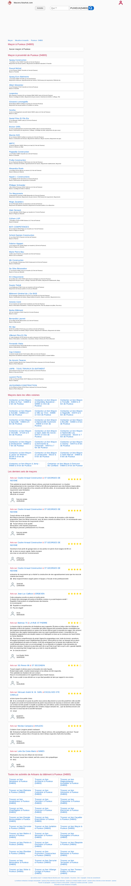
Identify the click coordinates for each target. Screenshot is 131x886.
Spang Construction (17, 60)
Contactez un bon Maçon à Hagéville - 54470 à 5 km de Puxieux (71, 413)
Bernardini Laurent (17, 318)
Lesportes (13, 93)
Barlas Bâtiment (16, 310)
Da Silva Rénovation (18, 268)
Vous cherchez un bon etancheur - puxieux (58, 880)
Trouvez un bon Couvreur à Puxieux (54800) (43, 810)
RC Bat (12, 327)
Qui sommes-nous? (36, 878)
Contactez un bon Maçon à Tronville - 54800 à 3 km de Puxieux (71, 402)
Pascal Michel (15, 68)
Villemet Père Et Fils (18, 335)
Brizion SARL (15, 127)
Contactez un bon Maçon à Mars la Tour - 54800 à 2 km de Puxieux (20, 402)
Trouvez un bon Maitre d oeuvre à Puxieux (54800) (20, 835)
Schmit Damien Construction (21, 235)
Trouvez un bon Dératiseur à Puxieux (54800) (18, 781)
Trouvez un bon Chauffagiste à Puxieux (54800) (19, 810)
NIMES (41, 751)
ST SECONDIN (38, 665)
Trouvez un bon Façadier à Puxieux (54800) (71, 818)
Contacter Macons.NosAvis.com (51, 878)
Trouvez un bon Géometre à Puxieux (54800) (69, 792)
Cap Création (15, 352)
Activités (40, 8)
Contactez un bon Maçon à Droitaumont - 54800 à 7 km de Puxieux (20, 444)
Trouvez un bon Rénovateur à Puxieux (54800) (18, 862)
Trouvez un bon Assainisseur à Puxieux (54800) (19, 801)
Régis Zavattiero (16, 202)
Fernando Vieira (16, 343)
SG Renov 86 (23, 665)
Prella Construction (17, 160)
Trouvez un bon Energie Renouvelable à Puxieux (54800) (19, 819)
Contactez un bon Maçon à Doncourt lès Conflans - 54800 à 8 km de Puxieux (65, 465)
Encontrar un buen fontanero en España (65, 884)
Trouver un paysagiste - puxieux (47, 882)
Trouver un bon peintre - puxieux (66, 882)
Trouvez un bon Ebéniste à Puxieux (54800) (20, 791)
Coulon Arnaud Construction (30, 478)
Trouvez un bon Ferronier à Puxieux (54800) (20, 827)
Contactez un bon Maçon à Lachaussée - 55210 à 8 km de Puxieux (46, 455)
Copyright (83, 878)
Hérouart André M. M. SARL (30, 692)
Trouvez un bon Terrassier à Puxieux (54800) (69, 862)
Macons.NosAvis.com (23, 3)
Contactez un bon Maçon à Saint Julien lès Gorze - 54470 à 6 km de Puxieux (46, 434)
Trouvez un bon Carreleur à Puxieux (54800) (43, 801)
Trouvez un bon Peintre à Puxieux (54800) (20, 843)
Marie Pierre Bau (16, 252)
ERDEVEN (39, 594)
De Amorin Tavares (17, 360)
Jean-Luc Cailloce (25, 594)
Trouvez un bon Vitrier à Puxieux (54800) (19, 870)
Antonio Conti (15, 302)
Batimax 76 (22, 623)
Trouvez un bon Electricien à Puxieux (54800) (69, 810)
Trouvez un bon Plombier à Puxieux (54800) (20, 852)
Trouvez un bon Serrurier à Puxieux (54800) (46, 861)
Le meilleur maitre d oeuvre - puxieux (81, 880)
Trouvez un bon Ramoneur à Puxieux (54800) (69, 853)
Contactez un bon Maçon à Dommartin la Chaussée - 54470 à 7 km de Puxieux (46, 445)
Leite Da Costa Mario (27, 751)
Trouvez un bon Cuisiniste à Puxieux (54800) (43, 792)
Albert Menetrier (16, 85)
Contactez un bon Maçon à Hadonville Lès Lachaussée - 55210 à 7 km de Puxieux (71, 434)
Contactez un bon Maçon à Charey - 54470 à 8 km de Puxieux (71, 444)
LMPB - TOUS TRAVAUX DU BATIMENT (27, 368)
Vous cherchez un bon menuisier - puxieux (104, 880)
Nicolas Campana (25, 726)
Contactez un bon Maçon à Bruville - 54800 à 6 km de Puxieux (71, 422)
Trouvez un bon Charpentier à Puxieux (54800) (70, 801)
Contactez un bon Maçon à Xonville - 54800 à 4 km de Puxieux (20, 413)
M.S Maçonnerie (16, 277)
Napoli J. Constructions (19, 177)
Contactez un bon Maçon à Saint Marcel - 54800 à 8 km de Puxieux (71, 455)
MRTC (12, 143)
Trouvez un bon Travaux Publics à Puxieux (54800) (71, 871)
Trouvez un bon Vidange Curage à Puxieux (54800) (45, 871)
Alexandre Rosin (16, 168)
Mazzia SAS (14, 135)
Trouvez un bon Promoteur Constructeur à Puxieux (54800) (45, 853)
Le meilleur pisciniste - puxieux (84, 882)
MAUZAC (39, 726)
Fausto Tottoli (15, 285)
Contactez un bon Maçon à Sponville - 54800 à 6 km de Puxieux (20, 422)
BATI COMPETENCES (19, 227)
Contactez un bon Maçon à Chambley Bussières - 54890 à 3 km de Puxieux (46, 403)
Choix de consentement (93, 878)
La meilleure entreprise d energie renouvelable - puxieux (30, 880)
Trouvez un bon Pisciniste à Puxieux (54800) (43, 844)
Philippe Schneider (17, 185)
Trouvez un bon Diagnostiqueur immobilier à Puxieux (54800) (69, 782)
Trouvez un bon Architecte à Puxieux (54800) (44, 781)
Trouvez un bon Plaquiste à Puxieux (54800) (71, 843)
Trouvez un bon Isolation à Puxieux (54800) (45, 827)
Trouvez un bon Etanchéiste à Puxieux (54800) (44, 819)
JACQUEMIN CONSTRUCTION (23, 385)
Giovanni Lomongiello (18, 101)
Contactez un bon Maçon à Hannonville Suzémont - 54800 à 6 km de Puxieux (46, 423)
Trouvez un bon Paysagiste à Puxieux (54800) (69, 835)
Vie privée (73, 878)
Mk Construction (16, 260)
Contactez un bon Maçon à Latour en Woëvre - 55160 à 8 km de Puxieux (20, 456)
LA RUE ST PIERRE (38, 623)
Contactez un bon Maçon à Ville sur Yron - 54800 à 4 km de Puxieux (46, 413)
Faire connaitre (65, 878)
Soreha (12, 110)
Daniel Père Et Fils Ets (19, 118)
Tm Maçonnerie (16, 193)
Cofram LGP (14, 218)
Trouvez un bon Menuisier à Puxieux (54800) (43, 835)
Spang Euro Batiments (19, 76)
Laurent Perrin (15, 377)
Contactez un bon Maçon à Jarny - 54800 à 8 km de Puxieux (24, 465)
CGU (78, 878)
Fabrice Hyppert (16, 243)
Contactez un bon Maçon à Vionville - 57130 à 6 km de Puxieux (20, 433)
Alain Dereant (15, 210)
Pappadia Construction (19, 152)
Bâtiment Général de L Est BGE (23, 293)
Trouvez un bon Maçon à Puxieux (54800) (71, 827)
